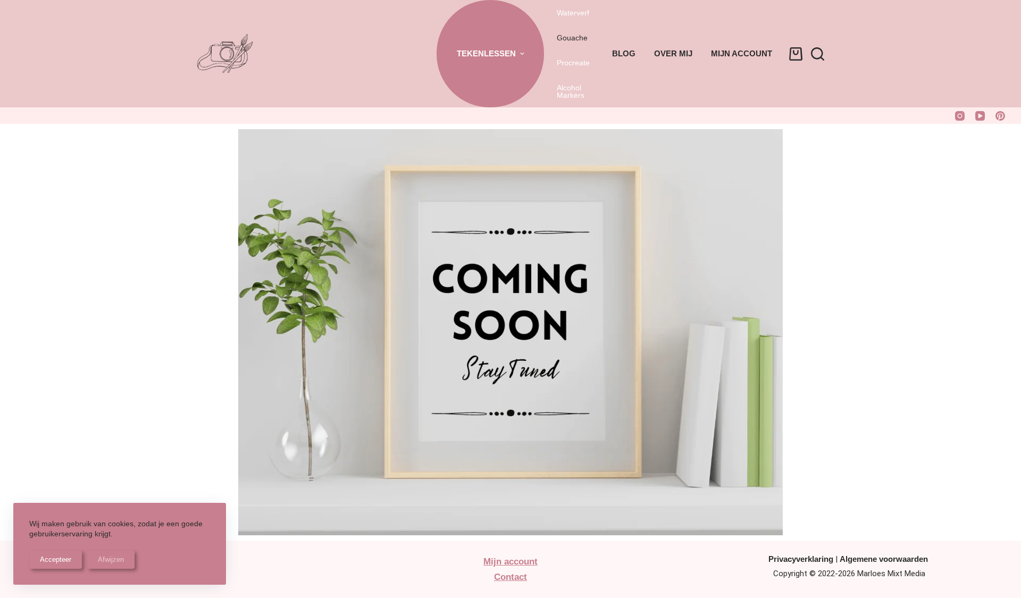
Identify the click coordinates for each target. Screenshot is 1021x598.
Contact (510, 577)
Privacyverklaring (800, 558)
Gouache (572, 37)
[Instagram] (960, 116)
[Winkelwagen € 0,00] (795, 54)
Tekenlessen (486, 53)
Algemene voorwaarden (884, 558)
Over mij (673, 53)
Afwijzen (111, 559)
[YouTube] (980, 116)
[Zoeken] (817, 54)
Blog (623, 53)
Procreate (573, 62)
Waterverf (573, 13)
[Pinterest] (1000, 116)
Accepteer (55, 559)
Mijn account (741, 53)
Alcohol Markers (570, 91)
